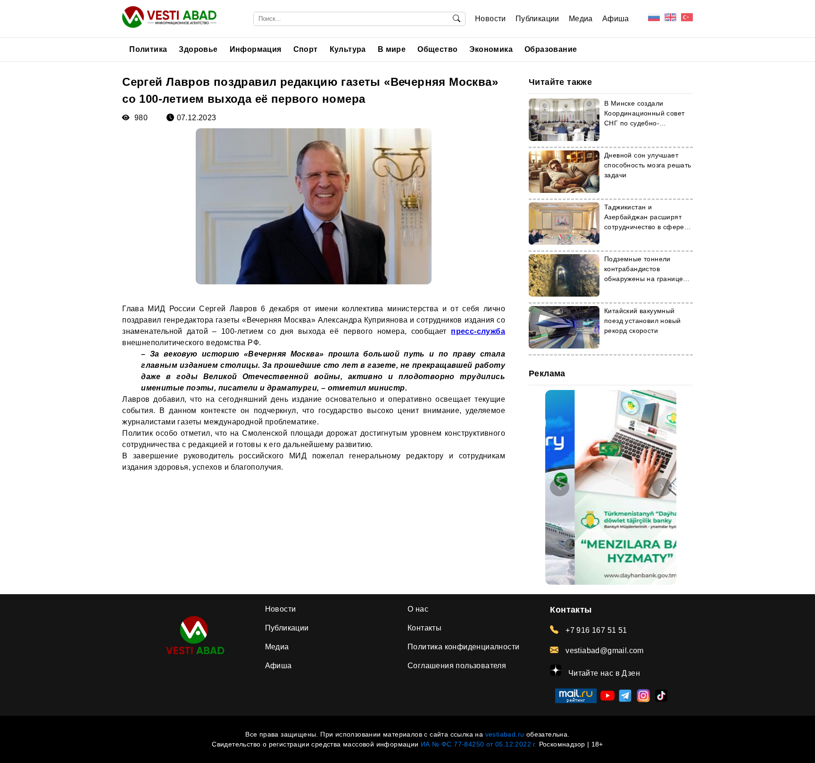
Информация (256, 49)
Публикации (537, 19)
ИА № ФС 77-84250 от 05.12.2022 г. (479, 744)
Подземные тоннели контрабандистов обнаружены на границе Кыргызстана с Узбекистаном (643, 278)
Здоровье (198, 49)
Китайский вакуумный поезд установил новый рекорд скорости (642, 320)
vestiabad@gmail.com (603, 651)
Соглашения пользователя (457, 666)
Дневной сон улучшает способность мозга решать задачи (647, 165)
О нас (418, 609)
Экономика (491, 49)
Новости (490, 19)
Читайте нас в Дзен (603, 673)
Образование (550, 49)
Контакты (424, 628)
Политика (148, 49)
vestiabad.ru (504, 734)
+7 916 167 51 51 (595, 630)
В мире (392, 49)
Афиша (615, 19)
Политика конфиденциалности (463, 647)
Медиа (581, 19)
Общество (437, 49)
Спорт (305, 49)
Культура (348, 49)
